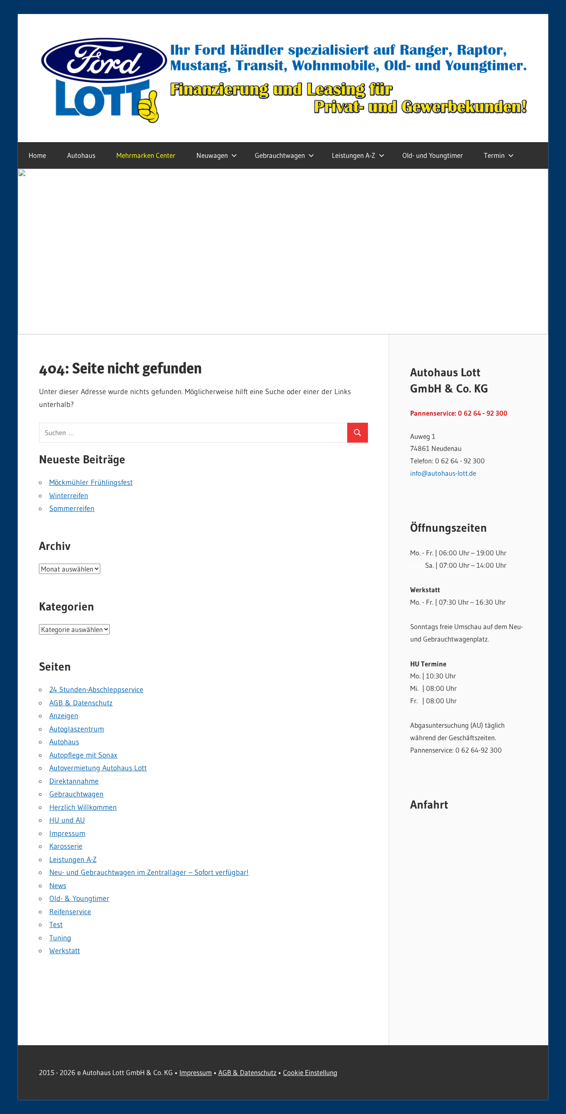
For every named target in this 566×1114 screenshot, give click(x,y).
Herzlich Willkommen (83, 807)
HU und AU (67, 820)
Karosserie (65, 846)
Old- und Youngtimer (432, 155)
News (57, 885)
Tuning (60, 937)
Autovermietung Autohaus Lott (98, 768)
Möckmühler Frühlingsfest (91, 482)
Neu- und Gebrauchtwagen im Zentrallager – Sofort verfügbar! (149, 872)
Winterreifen (68, 495)
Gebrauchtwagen (76, 794)
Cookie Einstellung (310, 1072)
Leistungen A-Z (353, 155)
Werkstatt (64, 950)
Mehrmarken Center (145, 155)
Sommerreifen (71, 508)
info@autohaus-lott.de (443, 473)
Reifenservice (70, 911)
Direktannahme (74, 781)
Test (56, 924)
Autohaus (81, 155)
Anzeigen (63, 715)
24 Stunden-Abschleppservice (96, 689)
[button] (283, 251)
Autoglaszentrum (76, 729)
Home (37, 155)
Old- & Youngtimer (79, 898)
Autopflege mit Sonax (83, 755)
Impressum (67, 833)
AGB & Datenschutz (81, 702)
